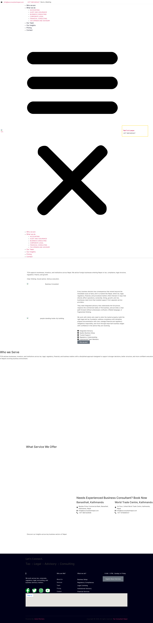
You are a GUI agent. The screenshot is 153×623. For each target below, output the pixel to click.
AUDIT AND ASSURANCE (38, 12)
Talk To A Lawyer (128, 131)
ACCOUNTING (35, 10)
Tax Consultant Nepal (120, 619)
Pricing (29, 28)
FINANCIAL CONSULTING (38, 18)
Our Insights (31, 25)
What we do (31, 8)
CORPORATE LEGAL (36, 16)
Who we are (30, 5)
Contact (29, 30)
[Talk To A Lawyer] (124, 127)
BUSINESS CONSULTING (38, 14)
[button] (72, 131)
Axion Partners (39, 619)
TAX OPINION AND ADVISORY (40, 21)
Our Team (30, 23)
